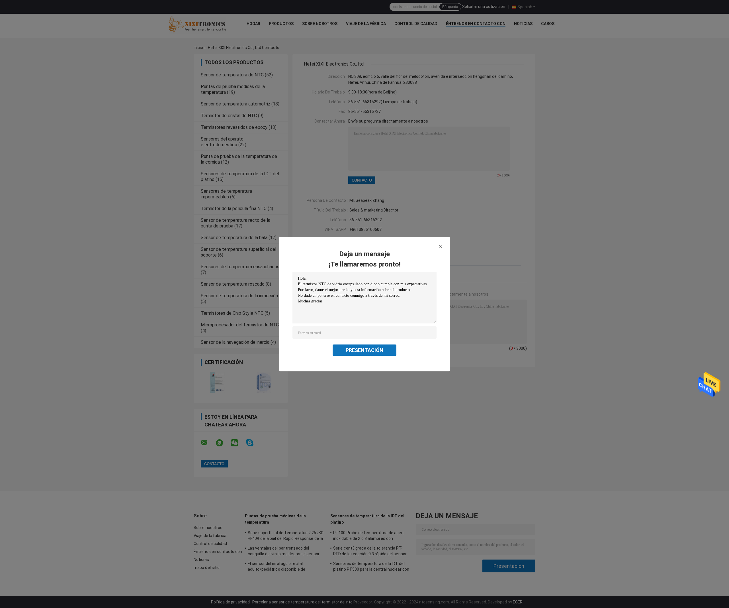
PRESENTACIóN (364, 350)
